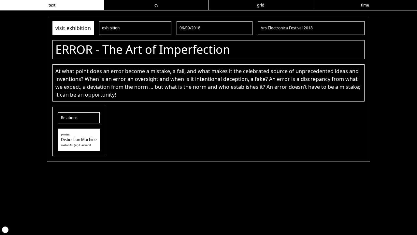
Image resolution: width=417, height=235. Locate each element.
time (365, 5)
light (5, 230)
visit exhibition (73, 28)
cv (156, 5)
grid (260, 5)
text (52, 5)
